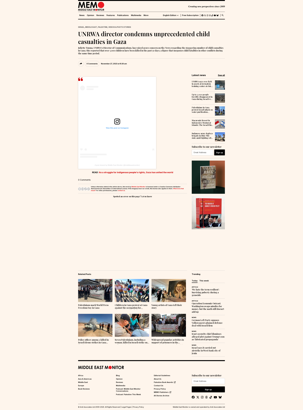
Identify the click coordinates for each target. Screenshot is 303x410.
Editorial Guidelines (162, 375)
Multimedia (136, 15)
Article (195, 287)
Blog (118, 375)
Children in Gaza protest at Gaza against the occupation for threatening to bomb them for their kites (131, 307)
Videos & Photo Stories (119, 27)
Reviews (100, 15)
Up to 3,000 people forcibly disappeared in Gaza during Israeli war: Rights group (202, 96)
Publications (123, 15)
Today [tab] (195, 280)
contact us (121, 190)
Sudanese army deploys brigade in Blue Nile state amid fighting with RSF (202, 135)
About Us (157, 379)
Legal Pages (126, 407)
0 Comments (92, 64)
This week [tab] (204, 280)
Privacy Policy (160, 389)
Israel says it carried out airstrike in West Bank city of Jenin (206, 350)
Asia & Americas (85, 379)
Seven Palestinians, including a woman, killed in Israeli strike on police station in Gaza (131, 341)
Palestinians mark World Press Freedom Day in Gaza (93, 306)
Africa (80, 375)
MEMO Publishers (161, 392)
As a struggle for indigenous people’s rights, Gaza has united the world (136, 172)
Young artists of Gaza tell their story (167, 306)
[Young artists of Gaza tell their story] (169, 290)
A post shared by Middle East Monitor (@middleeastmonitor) (117, 165)
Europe (81, 386)
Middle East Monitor (138, 187)
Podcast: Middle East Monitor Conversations (128, 390)
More (146, 15)
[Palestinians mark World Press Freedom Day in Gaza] (95, 290)
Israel (81, 27)
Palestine (102, 27)
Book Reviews (84, 389)
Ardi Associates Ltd (217, 407)
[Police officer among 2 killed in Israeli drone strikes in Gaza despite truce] (95, 325)
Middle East (91, 27)
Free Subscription (190, 15)
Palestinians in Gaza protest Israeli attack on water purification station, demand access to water (202, 109)
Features (111, 15)
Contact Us (158, 386)
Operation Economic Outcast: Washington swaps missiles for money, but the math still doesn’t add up (208, 307)
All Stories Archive (161, 396)
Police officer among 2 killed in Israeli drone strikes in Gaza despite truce (93, 341)
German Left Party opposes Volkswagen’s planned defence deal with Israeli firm (207, 323)
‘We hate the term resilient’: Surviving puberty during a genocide (205, 292)
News (82, 15)
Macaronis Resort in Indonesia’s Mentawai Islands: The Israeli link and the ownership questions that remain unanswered (202, 122)
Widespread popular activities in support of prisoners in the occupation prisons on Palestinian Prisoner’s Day (168, 341)
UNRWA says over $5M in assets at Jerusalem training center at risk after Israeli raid (202, 83)
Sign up (219, 152)
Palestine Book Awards (163, 382)
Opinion (90, 15)
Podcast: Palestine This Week (128, 394)
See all (221, 75)
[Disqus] (132, 230)
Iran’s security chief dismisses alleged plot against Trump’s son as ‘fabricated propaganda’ (208, 337)
